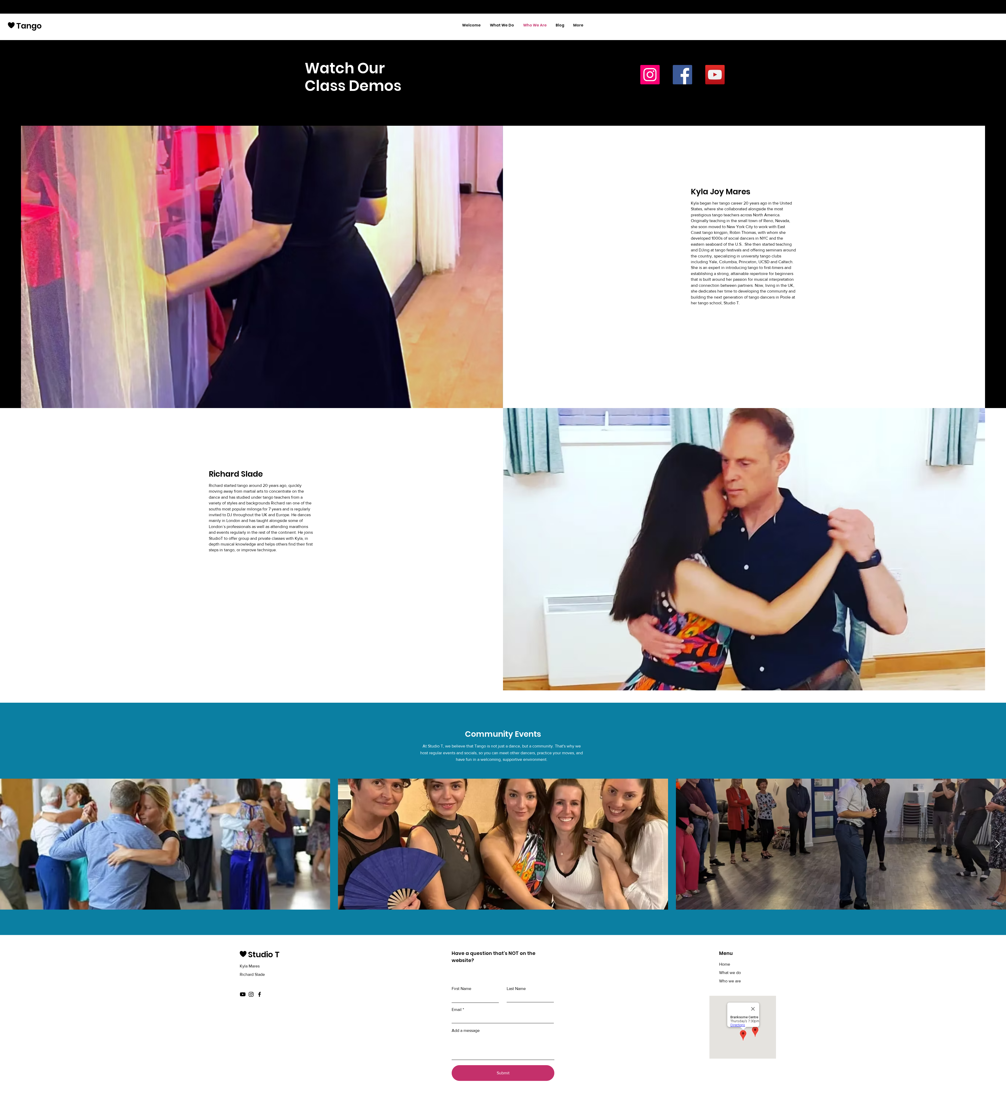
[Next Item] (997, 844)
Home (724, 964)
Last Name (516, 989)
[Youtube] (242, 994)
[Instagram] (650, 74)
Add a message (466, 1030)
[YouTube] (715, 74)
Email (457, 1010)
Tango (29, 25)
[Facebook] (682, 74)
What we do (730, 972)
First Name (461, 989)
